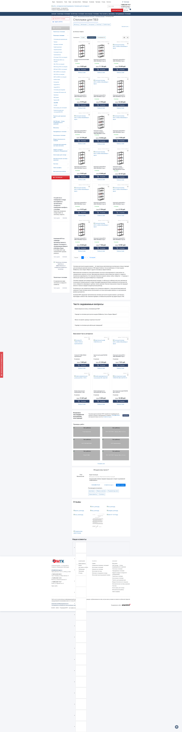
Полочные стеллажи (63, 14)
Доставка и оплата (83, 567)
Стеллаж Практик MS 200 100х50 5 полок (81, 60)
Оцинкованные (57, 54)
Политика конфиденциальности (60, 603)
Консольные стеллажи (92, 14)
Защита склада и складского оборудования (60, 150)
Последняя (92, 257)
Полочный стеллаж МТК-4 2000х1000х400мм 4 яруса (80, 203)
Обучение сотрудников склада (99, 573)
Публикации (85, 2)
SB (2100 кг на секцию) (59, 74)
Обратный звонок (117, 10)
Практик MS (56, 100)
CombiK (55, 105)
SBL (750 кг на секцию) (59, 64)
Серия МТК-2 (57, 84)
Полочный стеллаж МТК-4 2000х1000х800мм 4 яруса (80, 131)
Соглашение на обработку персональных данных (65, 605)
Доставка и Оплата (77, 2)
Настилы (55, 163)
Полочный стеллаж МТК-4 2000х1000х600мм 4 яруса (119, 131)
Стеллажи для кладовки (59, 89)
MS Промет (56, 97)
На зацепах (56, 82)
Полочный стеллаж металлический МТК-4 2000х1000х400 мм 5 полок (119, 168)
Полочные (99, 24)
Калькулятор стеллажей (59, 18)
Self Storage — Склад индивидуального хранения (58, 123)
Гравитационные (58, 47)
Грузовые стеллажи (58, 44)
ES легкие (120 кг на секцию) (60, 57)
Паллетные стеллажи (77, 14)
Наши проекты (59, 2)
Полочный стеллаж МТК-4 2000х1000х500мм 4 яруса (100, 167)
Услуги (65, 2)
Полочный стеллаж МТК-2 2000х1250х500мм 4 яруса (119, 203)
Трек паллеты (103, 14)
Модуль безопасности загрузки (59, 140)
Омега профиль (57, 167)
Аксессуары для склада (59, 154)
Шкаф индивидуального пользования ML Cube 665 (100, 391)
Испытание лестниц (97, 571)
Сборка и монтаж (101, 491)
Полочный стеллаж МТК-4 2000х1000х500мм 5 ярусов (80, 167)
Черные (55, 41)
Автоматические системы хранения (60, 159)
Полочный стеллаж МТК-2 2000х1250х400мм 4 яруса (100, 239)
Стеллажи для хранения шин (60, 39)
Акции (70, 2)
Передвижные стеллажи (122, 14)
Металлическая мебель (59, 171)
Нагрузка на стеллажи (97, 569)
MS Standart (84, 24)
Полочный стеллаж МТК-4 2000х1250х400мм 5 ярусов (80, 96)
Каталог (54, 14)
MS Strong (76, 24)
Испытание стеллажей (97, 567)
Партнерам (81, 571)
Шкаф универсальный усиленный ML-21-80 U (79, 391)
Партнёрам (98, 2)
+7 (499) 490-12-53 (56, 578)
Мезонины (111, 14)
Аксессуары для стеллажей (60, 107)
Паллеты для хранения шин (59, 116)
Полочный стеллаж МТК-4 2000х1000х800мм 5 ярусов (119, 96)
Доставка (91, 491)
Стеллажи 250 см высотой (60, 92)
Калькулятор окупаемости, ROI (1, 364)
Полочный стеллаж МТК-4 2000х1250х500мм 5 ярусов (100, 60)
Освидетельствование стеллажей (100, 565)
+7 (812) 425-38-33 (56, 574)
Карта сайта (54, 586)
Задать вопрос (58, 22)
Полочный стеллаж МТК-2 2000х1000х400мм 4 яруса (119, 356)
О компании (91, 2)
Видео (53, 2)
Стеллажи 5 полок (58, 52)
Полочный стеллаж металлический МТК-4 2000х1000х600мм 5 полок (99, 132)
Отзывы (103, 2)
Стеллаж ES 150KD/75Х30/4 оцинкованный (80, 356)
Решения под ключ (113, 491)
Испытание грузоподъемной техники (101, 575)
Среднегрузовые (58, 49)
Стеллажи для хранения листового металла (59, 145)
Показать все (101, 463)
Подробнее (125, 415)
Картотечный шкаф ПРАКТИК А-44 (100, 356)
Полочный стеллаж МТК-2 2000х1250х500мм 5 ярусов (100, 203)
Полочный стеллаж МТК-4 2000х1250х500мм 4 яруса (119, 60)
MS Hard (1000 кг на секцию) (60, 69)
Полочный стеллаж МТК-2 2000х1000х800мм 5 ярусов (119, 239)
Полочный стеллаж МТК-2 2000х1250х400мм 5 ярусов (80, 239)
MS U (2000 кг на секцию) (59, 71)
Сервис (94, 563)
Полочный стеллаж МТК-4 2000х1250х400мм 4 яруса (100, 96)
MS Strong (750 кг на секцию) (60, 66)
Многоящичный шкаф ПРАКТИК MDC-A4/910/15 (120, 391)
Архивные (56, 94)
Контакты (109, 2)
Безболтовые (57, 79)
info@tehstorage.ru (125, 6)
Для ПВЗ (56, 102)
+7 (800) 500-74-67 (56, 581)
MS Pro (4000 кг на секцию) (60, 77)
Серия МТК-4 (57, 87)
